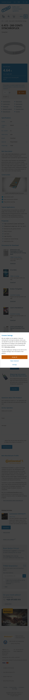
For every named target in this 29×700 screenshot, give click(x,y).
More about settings (9, 347)
